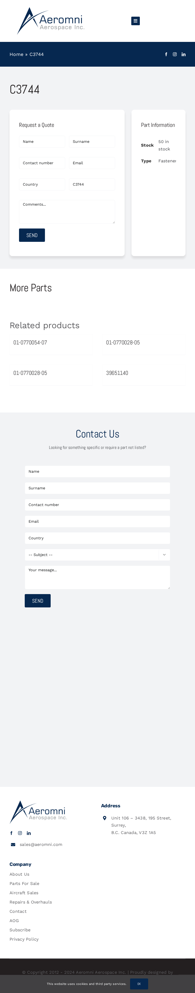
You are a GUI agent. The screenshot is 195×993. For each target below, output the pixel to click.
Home (17, 54)
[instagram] (175, 54)
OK (139, 984)
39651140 (117, 373)
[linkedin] (183, 54)
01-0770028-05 (123, 342)
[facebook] (166, 54)
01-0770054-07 (30, 342)
